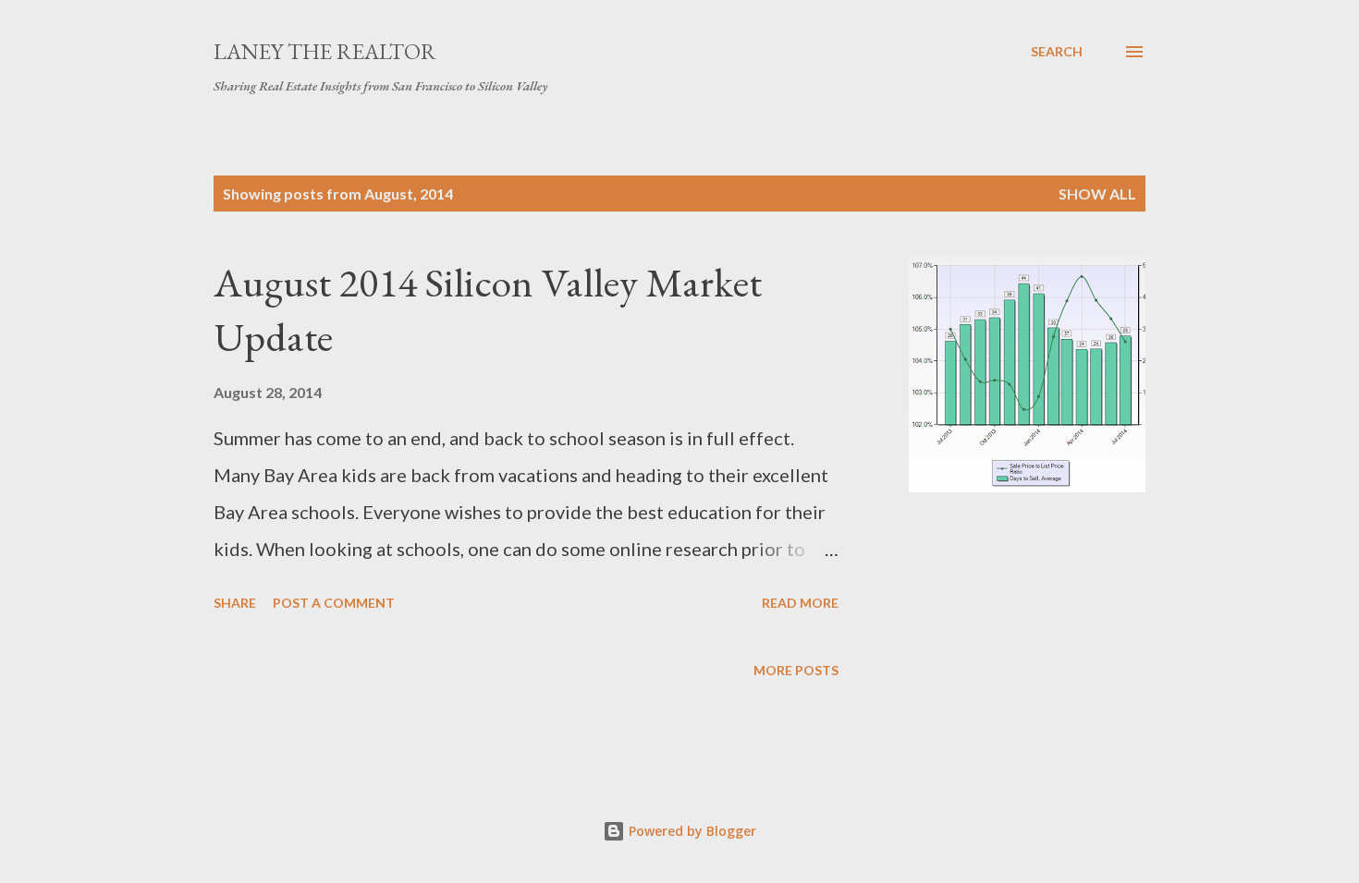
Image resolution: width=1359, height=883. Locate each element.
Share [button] (235, 603)
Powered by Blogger (690, 831)
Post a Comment (334, 603)
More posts (796, 670)
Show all (1097, 193)
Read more (800, 603)
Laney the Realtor (325, 51)
